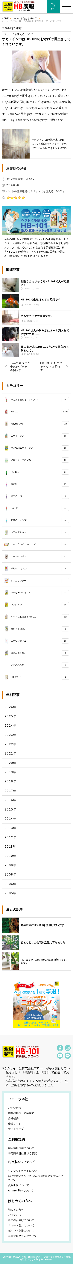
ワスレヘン (39, 604)
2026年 (11, 707)
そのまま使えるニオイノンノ (39, 399)
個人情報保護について (21, 1148)
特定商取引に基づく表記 (22, 1153)
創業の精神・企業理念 (21, 1113)
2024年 (11, 725)
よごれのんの (38, 664)
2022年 (11, 744)
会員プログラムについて (22, 1235)
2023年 (11, 734)
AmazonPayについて (20, 1190)
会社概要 (13, 1118)
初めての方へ (16, 1209)
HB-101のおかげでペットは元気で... (51, 366)
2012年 (11, 837)
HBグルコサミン (38, 568)
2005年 (11, 893)
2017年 (11, 790)
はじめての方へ (20, 1201)
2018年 (11, 781)
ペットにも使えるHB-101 (24, 18)
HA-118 (39, 508)
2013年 (11, 828)
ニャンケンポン (39, 556)
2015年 (11, 809)
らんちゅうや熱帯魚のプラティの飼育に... (20, 366)
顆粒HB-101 (39, 423)
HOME (5, 18)
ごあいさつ (14, 1107)
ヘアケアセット (38, 532)
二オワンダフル (39, 640)
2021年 (11, 753)
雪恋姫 (39, 484)
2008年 (11, 874)
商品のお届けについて (21, 1220)
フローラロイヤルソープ (39, 544)
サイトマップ (16, 1128)
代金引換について (18, 1185)
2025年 (11, 716)
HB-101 (39, 411)
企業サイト (14, 1123)
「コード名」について (21, 1225)
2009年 (11, 865)
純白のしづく (38, 496)
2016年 (11, 800)
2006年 (11, 884)
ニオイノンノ (39, 435)
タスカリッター (38, 580)
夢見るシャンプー (39, 520)
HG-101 (39, 471)
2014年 (11, 818)
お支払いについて (21, 1162)
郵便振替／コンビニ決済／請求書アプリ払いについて (35, 1177)
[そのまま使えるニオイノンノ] (36, 1004)
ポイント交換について (21, 1230)
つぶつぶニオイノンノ (39, 447)
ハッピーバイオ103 (39, 592)
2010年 (11, 855)
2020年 (11, 763)
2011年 (10, 846)
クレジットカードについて (23, 1170)
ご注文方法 (14, 1214)
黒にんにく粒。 (38, 652)
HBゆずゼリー (38, 677)
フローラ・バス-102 (39, 459)
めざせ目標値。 (38, 628)
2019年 (11, 772)
